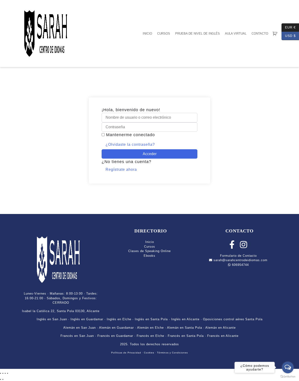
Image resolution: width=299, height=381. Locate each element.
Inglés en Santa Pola (151, 319)
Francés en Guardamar (115, 336)
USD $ (288, 35)
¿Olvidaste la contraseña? (130, 144)
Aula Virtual (235, 33)
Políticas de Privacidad (126, 352)
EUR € (288, 27)
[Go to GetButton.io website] (287, 376)
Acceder (150, 154)
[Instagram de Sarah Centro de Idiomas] (243, 246)
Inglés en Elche (119, 319)
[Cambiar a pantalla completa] (2, 373)
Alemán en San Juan (79, 327)
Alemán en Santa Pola (184, 327)
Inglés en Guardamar (87, 319)
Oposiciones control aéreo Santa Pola (233, 319)
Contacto (260, 33)
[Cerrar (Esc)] (7, 373)
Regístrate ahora (121, 169)
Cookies (149, 352)
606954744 (240, 265)
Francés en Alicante (222, 336)
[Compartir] (5, 373)
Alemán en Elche (150, 327)
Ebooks (149, 255)
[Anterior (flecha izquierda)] (0, 379)
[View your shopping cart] (275, 33)
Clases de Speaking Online (149, 251)
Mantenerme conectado (130, 134)
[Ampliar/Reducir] (0, 373)
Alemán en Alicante (220, 327)
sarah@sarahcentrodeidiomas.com (239, 260)
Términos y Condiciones (172, 352)
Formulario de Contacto (238, 255)
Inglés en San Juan (52, 319)
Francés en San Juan (77, 336)
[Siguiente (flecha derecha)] (2, 379)
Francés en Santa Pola (186, 336)
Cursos (163, 33)
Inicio (147, 33)
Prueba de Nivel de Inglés (197, 33)
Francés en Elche (150, 336)
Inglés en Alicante (185, 319)
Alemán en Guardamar (116, 327)
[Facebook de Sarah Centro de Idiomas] (232, 246)
